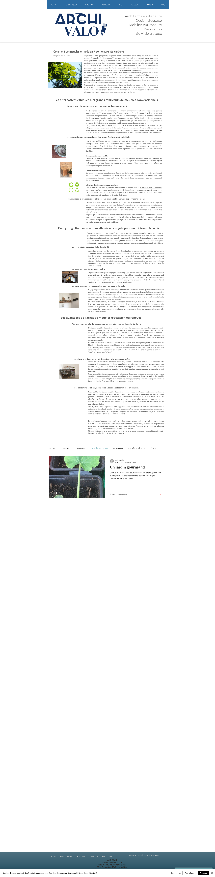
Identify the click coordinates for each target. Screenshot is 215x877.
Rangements (118, 448)
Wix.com (157, 855)
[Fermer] (212, 873)
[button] (163, 448)
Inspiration (81, 448)
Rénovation (53, 448)
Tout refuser (189, 873)
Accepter (203, 873)
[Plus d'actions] (161, 461)
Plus (152, 448)
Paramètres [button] (176, 873)
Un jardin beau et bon (99, 448)
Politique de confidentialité (86, 873)
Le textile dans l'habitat (137, 448)
